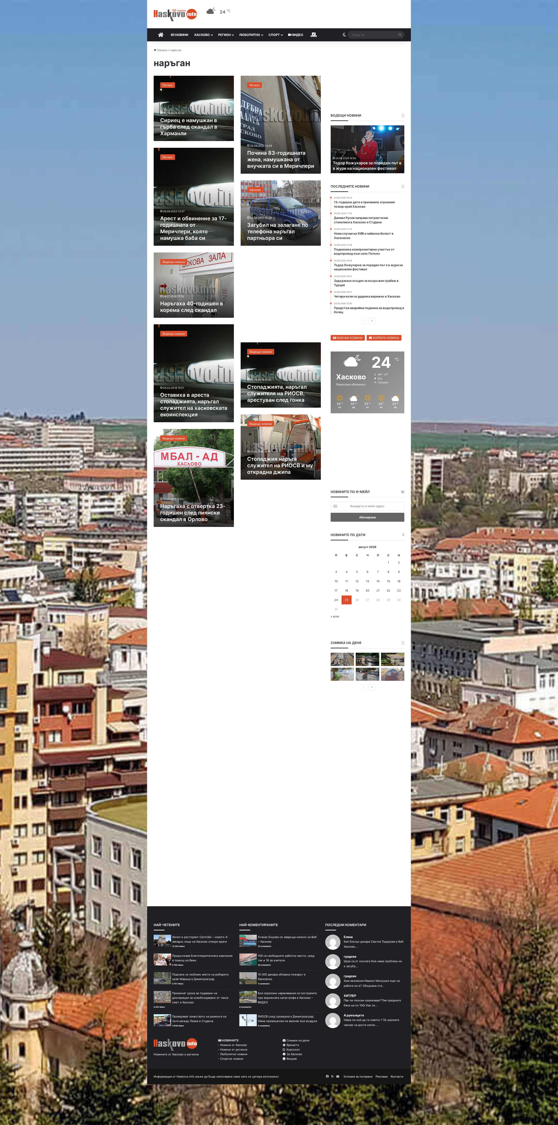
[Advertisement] (281, 296)
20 (367, 590)
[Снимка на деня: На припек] (392, 659)
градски (350, 956)
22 (388, 590)
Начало (161, 50)
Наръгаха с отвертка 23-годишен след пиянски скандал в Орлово (192, 512)
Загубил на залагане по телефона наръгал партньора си (277, 231)
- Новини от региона (232, 1049)
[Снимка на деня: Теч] (367, 659)
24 (336, 600)
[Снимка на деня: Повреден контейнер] (342, 674)
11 (346, 581)
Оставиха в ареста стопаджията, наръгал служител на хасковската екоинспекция (193, 405)
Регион (224, 35)
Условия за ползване (358, 1076)
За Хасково (294, 1054)
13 (367, 581)
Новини (181, 35)
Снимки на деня (297, 1040)
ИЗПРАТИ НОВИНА (385, 338)
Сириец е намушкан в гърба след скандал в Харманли (188, 126)
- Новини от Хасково (232, 1045)
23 (399, 590)
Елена (348, 937)
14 (377, 581)
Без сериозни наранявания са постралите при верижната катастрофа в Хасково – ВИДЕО (287, 997)
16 (398, 581)
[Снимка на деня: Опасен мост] (342, 659)
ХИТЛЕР (350, 995)
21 (377, 590)
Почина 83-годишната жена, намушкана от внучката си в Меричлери (280, 159)
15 (388, 581)
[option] (368, 149)
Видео (297, 35)
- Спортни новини (230, 1058)
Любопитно (249, 35)
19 (357, 590)
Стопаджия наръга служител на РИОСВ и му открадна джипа (280, 465)
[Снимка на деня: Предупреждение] (392, 674)
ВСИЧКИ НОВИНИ (349, 338)
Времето (292, 1045)
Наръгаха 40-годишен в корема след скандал (191, 306)
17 (336, 590)
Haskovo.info (185, 1076)
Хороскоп (293, 1049)
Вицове (291, 1058)
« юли (335, 616)
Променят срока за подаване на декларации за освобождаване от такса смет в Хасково (200, 997)
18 (346, 590)
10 (336, 581)
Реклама (382, 1076)
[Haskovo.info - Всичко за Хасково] (175, 15)
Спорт (274, 35)
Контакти (397, 1076)
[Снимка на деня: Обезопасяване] (367, 674)
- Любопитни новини (232, 1054)
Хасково (202, 35)
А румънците (354, 1015)
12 (357, 581)
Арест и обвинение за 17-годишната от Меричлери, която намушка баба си (193, 228)
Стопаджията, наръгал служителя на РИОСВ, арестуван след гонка (277, 393)
